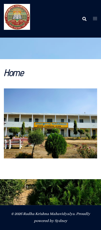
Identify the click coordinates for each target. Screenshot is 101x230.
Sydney (61, 221)
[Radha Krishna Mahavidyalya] (17, 18)
